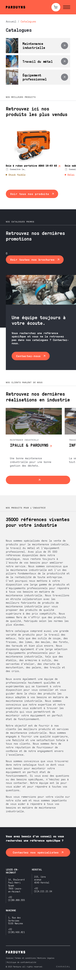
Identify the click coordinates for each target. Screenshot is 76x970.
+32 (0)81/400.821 (16, 931)
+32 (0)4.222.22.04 (43, 890)
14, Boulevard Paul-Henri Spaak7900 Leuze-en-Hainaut (16, 885)
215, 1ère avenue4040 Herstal (41, 879)
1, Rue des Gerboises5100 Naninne (15, 920)
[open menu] (66, 7)
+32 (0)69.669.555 (16, 898)
